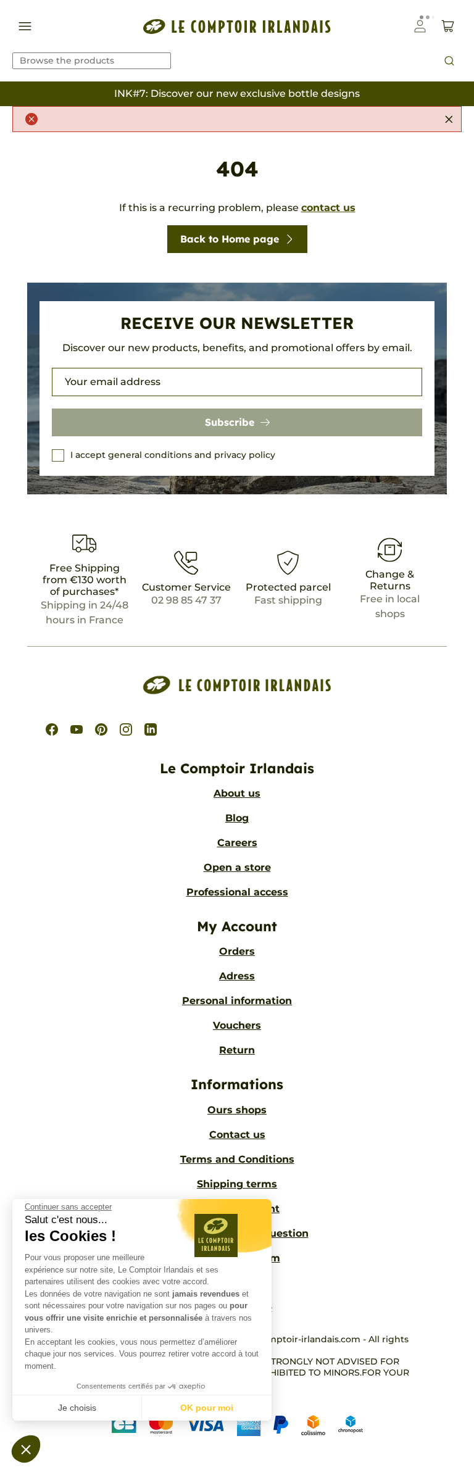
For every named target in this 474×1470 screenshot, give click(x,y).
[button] (26, 1449)
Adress (237, 976)
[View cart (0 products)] (448, 26)
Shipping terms (237, 1184)
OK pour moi (206, 1408)
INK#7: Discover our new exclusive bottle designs (237, 93)
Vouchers (237, 1025)
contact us (328, 208)
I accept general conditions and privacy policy (172, 454)
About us (237, 793)
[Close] (448, 119)
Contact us (237, 1134)
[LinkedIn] (150, 729)
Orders (237, 951)
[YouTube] (76, 729)
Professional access (237, 892)
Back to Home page (229, 239)
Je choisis (77, 1408)
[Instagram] (126, 729)
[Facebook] (52, 729)
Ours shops (237, 1110)
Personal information (237, 1001)
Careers (237, 843)
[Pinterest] (101, 729)
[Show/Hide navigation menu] (25, 26)
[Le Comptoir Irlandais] (237, 26)
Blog (237, 818)
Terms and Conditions (237, 1159)
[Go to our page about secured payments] (237, 1424)
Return (237, 1050)
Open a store (237, 867)
